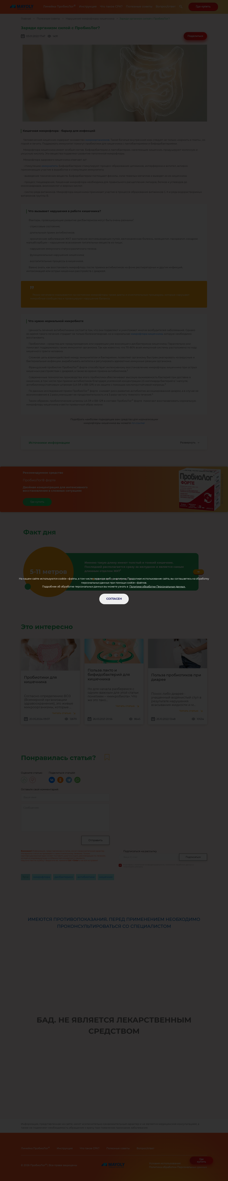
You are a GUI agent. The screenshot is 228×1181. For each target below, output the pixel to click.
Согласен (114, 599)
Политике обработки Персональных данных (157, 586)
